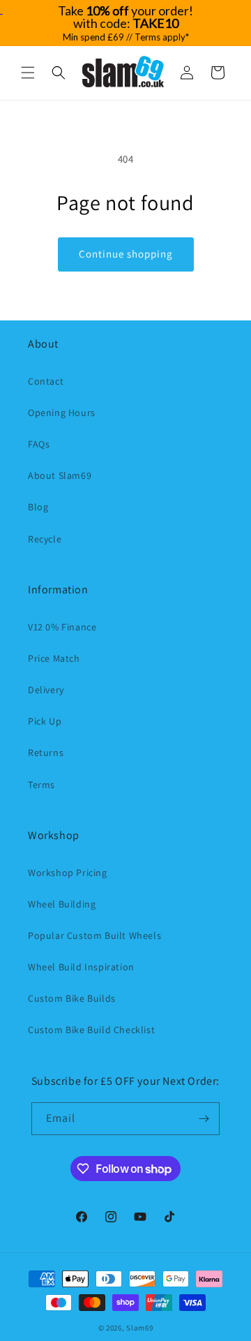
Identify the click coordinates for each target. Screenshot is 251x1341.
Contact (45, 381)
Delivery (46, 689)
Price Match (54, 658)
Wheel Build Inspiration (81, 967)
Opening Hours (62, 412)
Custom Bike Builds (72, 998)
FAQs (39, 444)
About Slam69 (59, 475)
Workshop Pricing (67, 872)
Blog (38, 507)
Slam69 (139, 1328)
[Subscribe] (203, 1118)
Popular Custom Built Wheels (94, 935)
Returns (45, 752)
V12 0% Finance (62, 627)
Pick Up (44, 721)
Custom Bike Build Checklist (91, 1029)
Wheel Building (62, 904)
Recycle (44, 539)
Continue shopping (126, 253)
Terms (41, 784)
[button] (28, 72)
